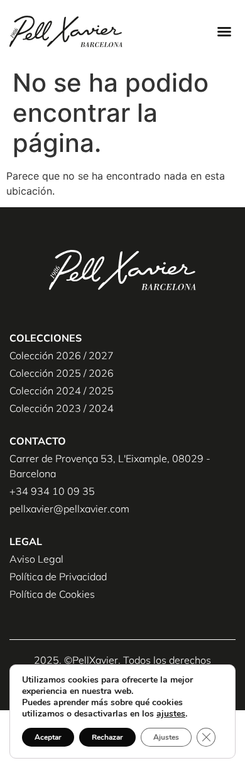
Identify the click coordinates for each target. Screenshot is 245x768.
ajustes (170, 714)
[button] (224, 31)
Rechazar (107, 737)
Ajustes (166, 737)
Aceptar (48, 737)
